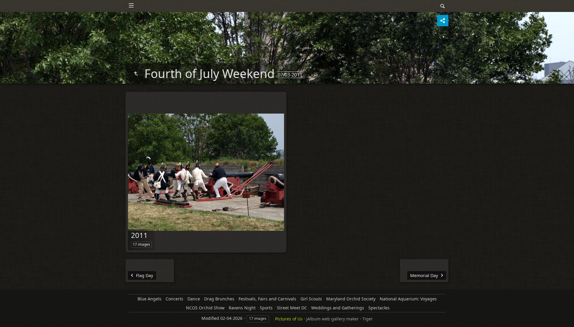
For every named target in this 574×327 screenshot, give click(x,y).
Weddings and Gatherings (337, 308)
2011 (139, 235)
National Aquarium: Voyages (408, 299)
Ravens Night (242, 308)
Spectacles (379, 308)
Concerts (174, 299)
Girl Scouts (311, 299)
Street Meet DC (292, 308)
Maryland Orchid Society (350, 299)
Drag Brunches (219, 299)
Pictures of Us (289, 319)
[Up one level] (135, 73)
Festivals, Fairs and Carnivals (267, 299)
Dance (193, 299)
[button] (12, 315)
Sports (266, 308)
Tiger (367, 319)
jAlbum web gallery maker (332, 319)
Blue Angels (149, 299)
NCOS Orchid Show (205, 308)
